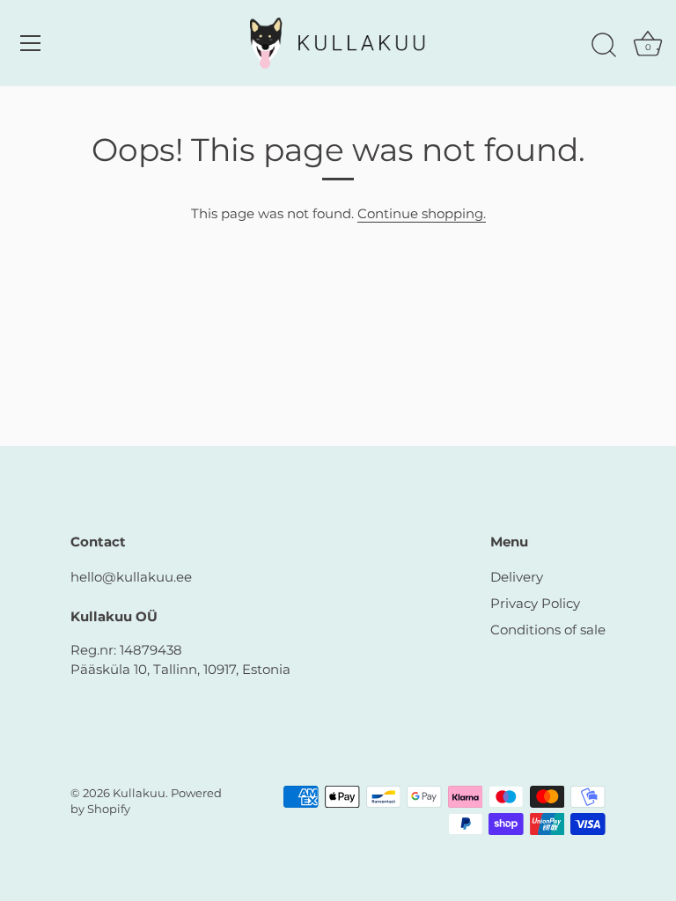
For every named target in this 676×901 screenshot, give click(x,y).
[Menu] (30, 43)
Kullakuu (139, 793)
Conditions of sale (548, 629)
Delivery (516, 576)
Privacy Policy (535, 603)
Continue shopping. (421, 213)
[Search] (603, 45)
